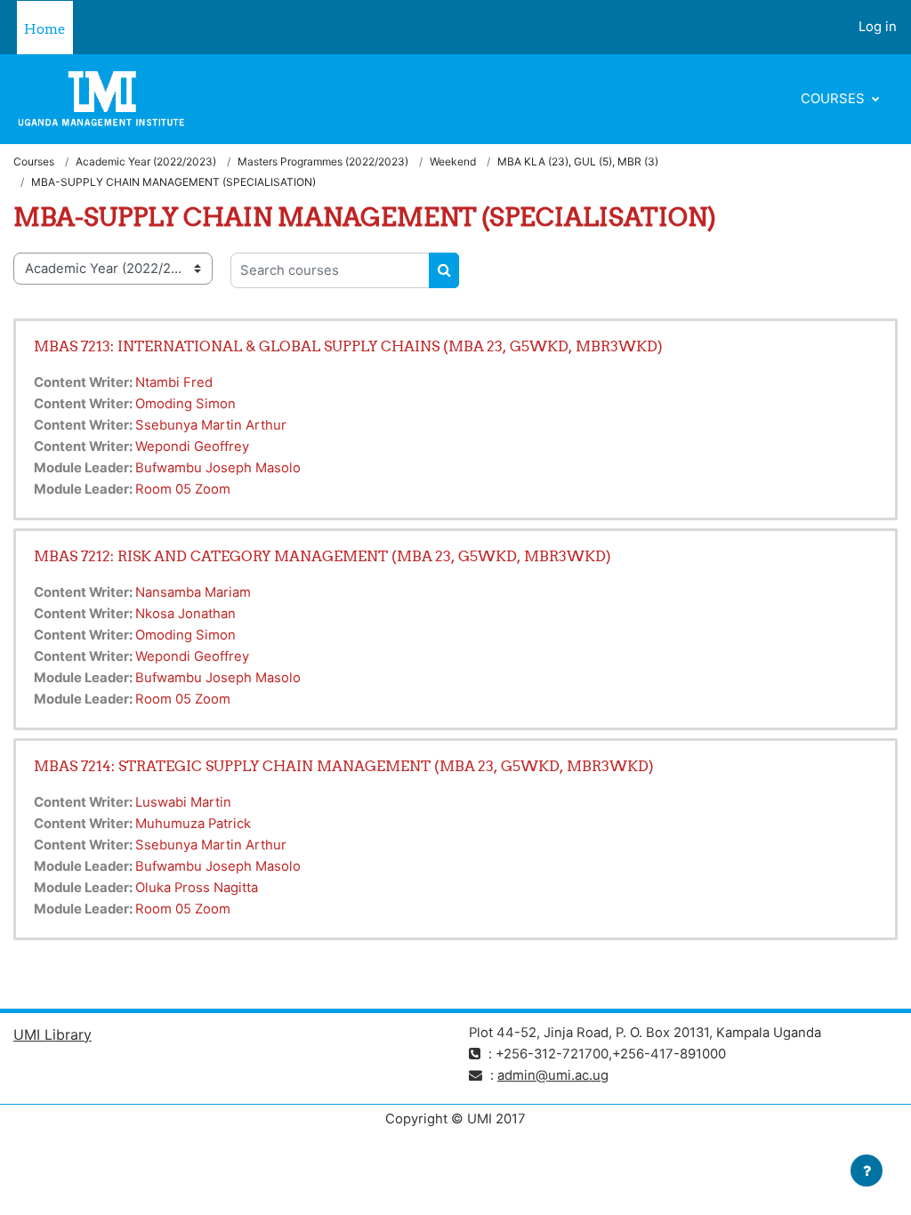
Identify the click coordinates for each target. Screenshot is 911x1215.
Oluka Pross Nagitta (196, 888)
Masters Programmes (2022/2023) (323, 161)
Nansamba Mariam (193, 592)
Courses (834, 99)
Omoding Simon (185, 404)
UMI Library (52, 1034)
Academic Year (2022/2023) (146, 161)
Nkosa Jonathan (185, 614)
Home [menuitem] (45, 28)
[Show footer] (867, 1171)
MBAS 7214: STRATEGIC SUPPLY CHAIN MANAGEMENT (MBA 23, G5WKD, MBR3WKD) (344, 766)
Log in (878, 27)
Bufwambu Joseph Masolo (218, 468)
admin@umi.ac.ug (553, 1075)
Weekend (453, 161)
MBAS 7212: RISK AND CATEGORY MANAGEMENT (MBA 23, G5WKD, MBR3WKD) (322, 556)
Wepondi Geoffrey (192, 447)
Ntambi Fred (174, 382)
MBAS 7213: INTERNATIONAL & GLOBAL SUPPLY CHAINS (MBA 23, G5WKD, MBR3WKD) (348, 346)
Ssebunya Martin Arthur (210, 425)
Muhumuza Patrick (193, 824)
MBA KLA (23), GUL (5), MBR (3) (577, 161)
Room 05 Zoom (182, 489)
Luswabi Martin (183, 802)
